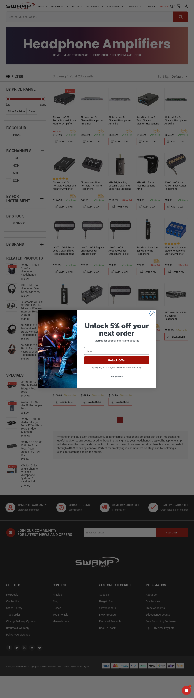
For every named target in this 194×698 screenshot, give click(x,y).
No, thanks (117, 376)
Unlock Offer (117, 360)
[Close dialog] (152, 313)
